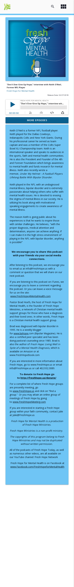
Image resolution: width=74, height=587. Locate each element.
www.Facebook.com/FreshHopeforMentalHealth (37, 466)
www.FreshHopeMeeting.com (29, 401)
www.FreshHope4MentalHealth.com (30, 296)
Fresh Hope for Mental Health (20, 91)
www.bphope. (21, 333)
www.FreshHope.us (23, 391)
